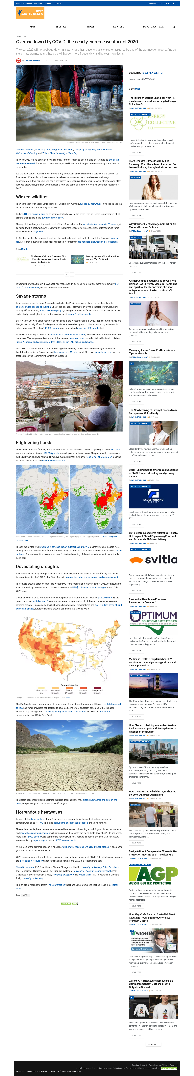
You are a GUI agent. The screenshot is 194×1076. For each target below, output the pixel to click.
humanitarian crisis (103, 352)
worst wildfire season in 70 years (99, 224)
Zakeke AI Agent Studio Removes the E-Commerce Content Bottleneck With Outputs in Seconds (151, 984)
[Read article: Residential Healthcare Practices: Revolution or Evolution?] (153, 622)
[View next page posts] (72, 274)
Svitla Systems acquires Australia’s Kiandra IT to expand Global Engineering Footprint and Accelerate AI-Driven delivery (153, 536)
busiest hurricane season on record (68, 334)
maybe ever (39, 231)
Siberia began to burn (34, 214)
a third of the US (41, 601)
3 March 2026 (155, 991)
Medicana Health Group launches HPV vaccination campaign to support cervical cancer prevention (152, 662)
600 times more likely (52, 217)
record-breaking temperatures (35, 833)
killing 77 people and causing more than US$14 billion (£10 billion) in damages (55, 342)
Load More (153, 1044)
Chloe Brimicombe (25, 149)
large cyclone (37, 819)
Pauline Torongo (138, 108)
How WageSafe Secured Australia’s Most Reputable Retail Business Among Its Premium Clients (152, 917)
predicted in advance (49, 547)
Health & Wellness (140, 676)
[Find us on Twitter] (177, 4)
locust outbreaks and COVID (75, 547)
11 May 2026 (153, 543)
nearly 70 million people (51, 310)
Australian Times (138, 297)
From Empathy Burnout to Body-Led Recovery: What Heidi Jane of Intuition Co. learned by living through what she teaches (153, 164)
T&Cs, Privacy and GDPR (72, 1071)
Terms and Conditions (42, 4)
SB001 (25, 895)
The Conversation (32, 61)
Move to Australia (153, 27)
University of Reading (46, 149)
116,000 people (51, 453)
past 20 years (105, 597)
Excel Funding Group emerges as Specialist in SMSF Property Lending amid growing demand (153, 473)
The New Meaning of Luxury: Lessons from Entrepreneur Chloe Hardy (153, 412)
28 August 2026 (38, 265)
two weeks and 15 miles (66, 352)
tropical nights (40, 840)
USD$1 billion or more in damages (89, 587)
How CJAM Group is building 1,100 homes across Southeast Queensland (152, 793)
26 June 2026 (154, 480)
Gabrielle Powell (105, 149)
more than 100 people (88, 328)
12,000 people (33, 836)
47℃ (40, 822)
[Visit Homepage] (30, 13)
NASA (68, 698)
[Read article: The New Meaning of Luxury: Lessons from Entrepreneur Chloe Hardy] (153, 433)
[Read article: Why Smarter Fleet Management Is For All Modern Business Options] (153, 247)
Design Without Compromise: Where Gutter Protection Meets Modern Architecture (153, 853)
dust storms (105, 711)
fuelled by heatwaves (91, 204)
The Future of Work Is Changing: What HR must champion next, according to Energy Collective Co (48, 259)
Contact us (57, 4)
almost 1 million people (79, 314)
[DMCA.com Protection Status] (69, 903)
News (32, 27)
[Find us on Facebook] (173, 4)
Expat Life (118, 27)
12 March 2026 (156, 925)
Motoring (136, 237)
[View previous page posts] (67, 274)
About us (28, 4)
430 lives (115, 449)
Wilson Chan (48, 153)
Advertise (20, 4)
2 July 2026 (92, 263)
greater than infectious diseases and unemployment (92, 577)
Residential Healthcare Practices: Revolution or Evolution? (148, 601)
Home (18, 36)
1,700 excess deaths (66, 840)
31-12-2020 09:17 (52, 61)
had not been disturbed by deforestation (98, 241)
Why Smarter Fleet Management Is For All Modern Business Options (152, 225)
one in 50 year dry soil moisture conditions (65, 711)
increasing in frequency (31, 860)
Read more (138, 151)
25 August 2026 (155, 171)
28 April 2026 (154, 669)
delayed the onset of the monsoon (71, 822)
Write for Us (31, 1071)
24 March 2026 (155, 799)
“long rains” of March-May (99, 457)
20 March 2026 (156, 858)
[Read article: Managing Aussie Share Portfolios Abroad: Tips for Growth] (77, 259)
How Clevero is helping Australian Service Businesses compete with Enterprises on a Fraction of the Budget (152, 728)
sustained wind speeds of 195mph (33, 307)
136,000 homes (51, 328)
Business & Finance (140, 114)
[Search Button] (174, 26)
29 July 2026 (155, 231)
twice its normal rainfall (53, 460)
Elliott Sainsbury (65, 149)
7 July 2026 (153, 297)
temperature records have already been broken (85, 847)
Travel (90, 27)
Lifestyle (61, 27)
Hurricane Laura (76, 338)
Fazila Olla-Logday (139, 231)
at (132, 364)
